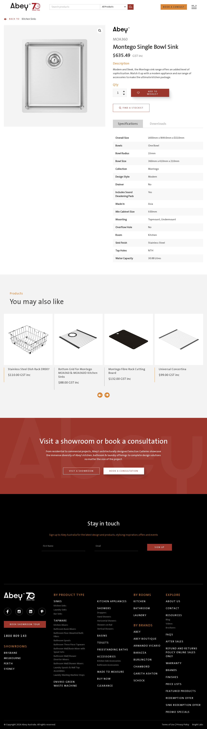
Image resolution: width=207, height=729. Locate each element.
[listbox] (114, 7)
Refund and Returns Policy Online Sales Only (181, 652)
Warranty (174, 663)
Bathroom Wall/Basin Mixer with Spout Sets (69, 650)
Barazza (140, 652)
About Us (173, 601)
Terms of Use (168, 724)
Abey (137, 631)
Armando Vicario (147, 645)
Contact (172, 608)
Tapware (60, 620)
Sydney (9, 668)
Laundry (140, 615)
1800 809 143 (15, 636)
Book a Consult (173, 7)
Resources (174, 615)
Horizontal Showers (106, 621)
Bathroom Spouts (62, 640)
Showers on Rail (104, 625)
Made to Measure (110, 671)
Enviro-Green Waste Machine (65, 683)
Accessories (106, 656)
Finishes (172, 677)
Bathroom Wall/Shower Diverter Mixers (65, 658)
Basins (102, 635)
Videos (169, 623)
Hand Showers (104, 616)
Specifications (128, 124)
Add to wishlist (152, 92)
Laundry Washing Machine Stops (69, 675)
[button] (100, 31)
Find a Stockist (133, 108)
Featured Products (181, 691)
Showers (104, 608)
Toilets (103, 642)
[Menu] (194, 7)
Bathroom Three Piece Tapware (69, 644)
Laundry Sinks (60, 609)
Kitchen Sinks (22, 19)
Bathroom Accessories (108, 665)
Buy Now (104, 678)
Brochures (170, 627)
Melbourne (12, 658)
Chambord (142, 666)
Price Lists (174, 684)
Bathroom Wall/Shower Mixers (68, 663)
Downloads (158, 124)
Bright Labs (197, 724)
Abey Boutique (145, 638)
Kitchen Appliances (112, 601)
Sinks (58, 601)
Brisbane (10, 652)
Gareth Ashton (146, 673)
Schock (139, 680)
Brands (171, 670)
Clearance (105, 685)
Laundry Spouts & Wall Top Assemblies (67, 669)
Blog (168, 619)
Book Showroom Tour (25, 624)
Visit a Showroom (81, 471)
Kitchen (140, 601)
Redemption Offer (180, 698)
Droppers (101, 612)
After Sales (174, 641)
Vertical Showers (105, 629)
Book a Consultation (123, 471)
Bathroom (142, 608)
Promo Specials (178, 712)
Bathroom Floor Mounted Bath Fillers (68, 635)
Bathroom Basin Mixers (65, 629)
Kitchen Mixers (61, 625)
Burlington (143, 659)
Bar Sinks (58, 614)
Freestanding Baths (112, 649)
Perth (8, 663)
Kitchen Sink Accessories (109, 661)
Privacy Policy (182, 724)
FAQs (169, 634)
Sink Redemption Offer (183, 705)
